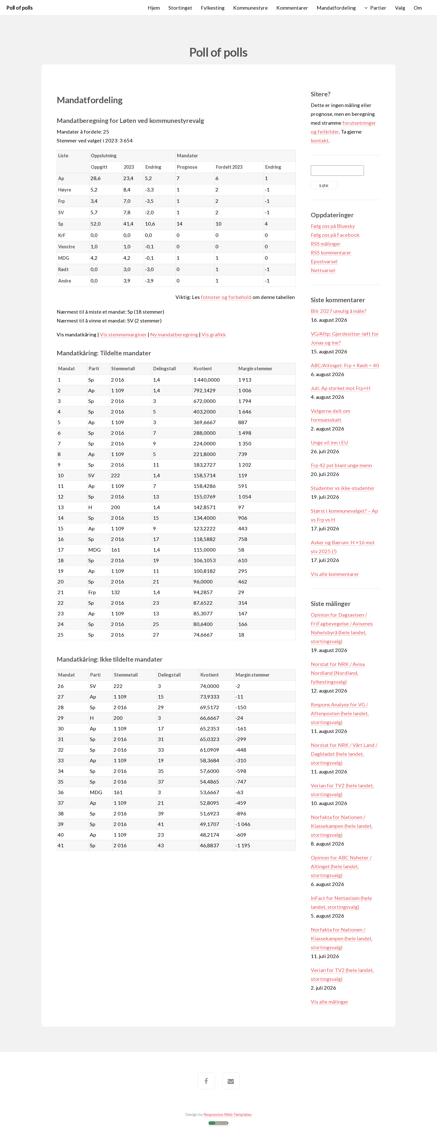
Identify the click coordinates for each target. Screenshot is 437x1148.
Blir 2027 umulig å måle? (338, 311)
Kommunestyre (250, 8)
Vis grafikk (214, 334)
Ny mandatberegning (174, 334)
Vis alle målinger (329, 1002)
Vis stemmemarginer (123, 334)
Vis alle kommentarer (335, 574)
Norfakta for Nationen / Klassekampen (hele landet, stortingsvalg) (342, 826)
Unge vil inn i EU (329, 442)
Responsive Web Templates (228, 1114)
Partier (378, 8)
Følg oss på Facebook (335, 235)
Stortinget (180, 8)
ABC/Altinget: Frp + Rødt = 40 (345, 365)
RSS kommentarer (331, 252)
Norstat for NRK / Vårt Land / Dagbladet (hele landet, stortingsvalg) (344, 754)
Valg (400, 8)
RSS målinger (326, 244)
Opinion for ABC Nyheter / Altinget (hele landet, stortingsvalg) (341, 866)
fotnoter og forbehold (226, 297)
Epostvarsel (324, 261)
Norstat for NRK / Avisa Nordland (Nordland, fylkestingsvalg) (338, 673)
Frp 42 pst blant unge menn (341, 465)
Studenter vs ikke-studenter (343, 488)
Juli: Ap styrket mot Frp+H (340, 388)
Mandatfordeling (336, 8)
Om (418, 8)
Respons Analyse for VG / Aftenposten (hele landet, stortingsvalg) (340, 713)
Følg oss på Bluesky (333, 226)
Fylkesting (213, 8)
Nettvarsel (323, 270)
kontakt (320, 140)
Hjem (154, 8)
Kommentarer (292, 8)
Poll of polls (19, 8)
